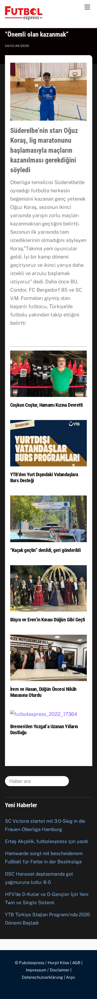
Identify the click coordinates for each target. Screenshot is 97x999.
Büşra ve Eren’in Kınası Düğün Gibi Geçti (47, 620)
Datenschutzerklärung (42, 977)
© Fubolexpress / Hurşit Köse (42, 962)
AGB (76, 962)
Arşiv (70, 977)
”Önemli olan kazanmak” (36, 34)
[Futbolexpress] (23, 17)
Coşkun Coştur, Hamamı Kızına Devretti (46, 405)
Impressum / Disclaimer (47, 970)
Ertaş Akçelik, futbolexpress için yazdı (46, 841)
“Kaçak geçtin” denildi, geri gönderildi (45, 550)
